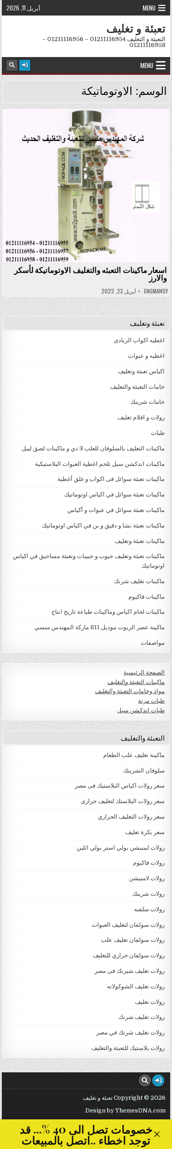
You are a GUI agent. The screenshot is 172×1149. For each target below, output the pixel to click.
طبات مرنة (151, 700)
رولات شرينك (148, 893)
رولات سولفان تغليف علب (133, 939)
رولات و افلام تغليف (141, 417)
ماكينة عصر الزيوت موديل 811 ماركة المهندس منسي (99, 627)
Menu (149, 7)
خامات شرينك (147, 401)
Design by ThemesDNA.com (125, 1110)
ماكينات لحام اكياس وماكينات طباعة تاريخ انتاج (108, 611)
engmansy (156, 291)
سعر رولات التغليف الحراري (131, 816)
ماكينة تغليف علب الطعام (134, 755)
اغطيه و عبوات (146, 355)
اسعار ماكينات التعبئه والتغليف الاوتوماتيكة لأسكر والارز (90, 273)
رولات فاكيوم (149, 862)
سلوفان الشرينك (144, 770)
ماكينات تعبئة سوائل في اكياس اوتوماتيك (114, 494)
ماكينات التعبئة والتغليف (136, 682)
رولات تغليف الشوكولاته (136, 986)
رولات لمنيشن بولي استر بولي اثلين (121, 847)
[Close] (156, 1134)
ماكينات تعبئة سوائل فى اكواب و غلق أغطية (111, 478)
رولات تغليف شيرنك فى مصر (129, 970)
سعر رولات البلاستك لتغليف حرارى (123, 801)
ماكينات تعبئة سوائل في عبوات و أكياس (116, 510)
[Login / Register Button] (24, 65)
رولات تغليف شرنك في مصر (130, 1032)
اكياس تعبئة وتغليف (141, 371)
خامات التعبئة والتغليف (137, 386)
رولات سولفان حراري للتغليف (129, 955)
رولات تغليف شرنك (141, 1016)
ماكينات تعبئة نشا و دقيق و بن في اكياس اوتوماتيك (103, 525)
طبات (158, 432)
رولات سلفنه (149, 909)
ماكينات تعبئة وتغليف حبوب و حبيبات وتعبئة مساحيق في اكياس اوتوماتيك (82, 133)
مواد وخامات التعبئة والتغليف (130, 691)
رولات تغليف (150, 1001)
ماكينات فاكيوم (146, 596)
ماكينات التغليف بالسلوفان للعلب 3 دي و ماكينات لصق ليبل (93, 448)
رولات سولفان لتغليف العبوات (128, 924)
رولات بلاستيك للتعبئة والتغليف (128, 1048)
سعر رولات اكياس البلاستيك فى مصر (120, 785)
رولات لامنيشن (147, 878)
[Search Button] (11, 65)
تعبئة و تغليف (136, 28)
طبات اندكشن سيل (141, 710)
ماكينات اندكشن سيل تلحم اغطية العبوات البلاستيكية (100, 463)
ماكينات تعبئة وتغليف (140, 541)
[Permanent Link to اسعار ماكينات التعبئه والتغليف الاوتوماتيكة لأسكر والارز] (86, 185)
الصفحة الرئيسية (144, 672)
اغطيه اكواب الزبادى (139, 340)
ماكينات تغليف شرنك (139, 581)
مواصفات (153, 642)
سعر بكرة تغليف (145, 832)
